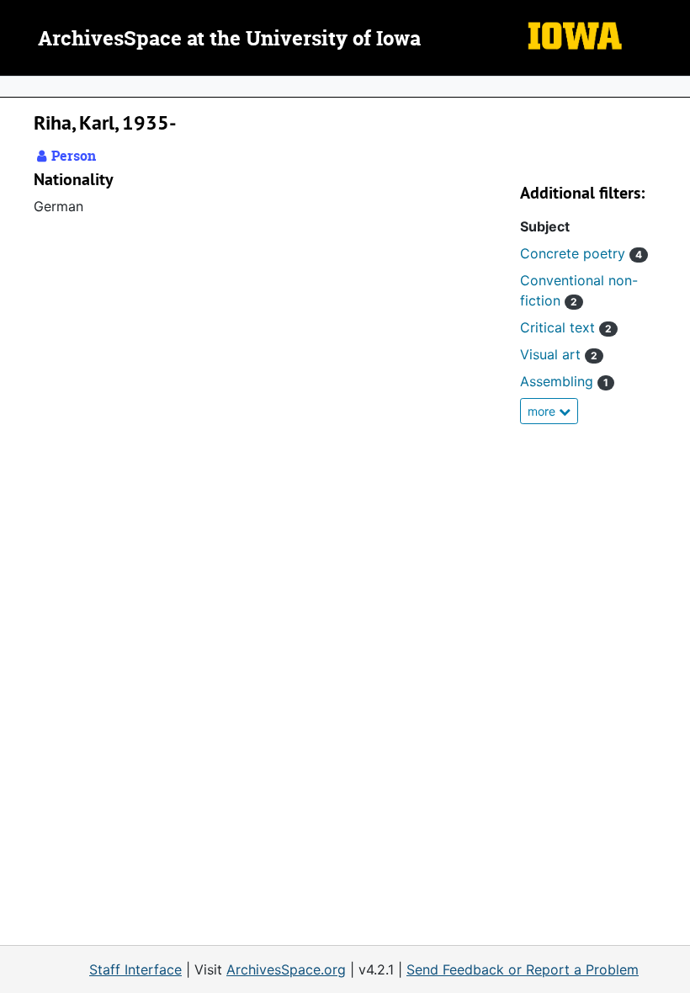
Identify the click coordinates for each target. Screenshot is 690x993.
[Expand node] (673, 86)
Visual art (558, 354)
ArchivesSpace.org (286, 969)
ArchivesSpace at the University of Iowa (229, 39)
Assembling (564, 381)
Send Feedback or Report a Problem (522, 969)
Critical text (566, 327)
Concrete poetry (581, 253)
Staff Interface (135, 969)
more (543, 411)
